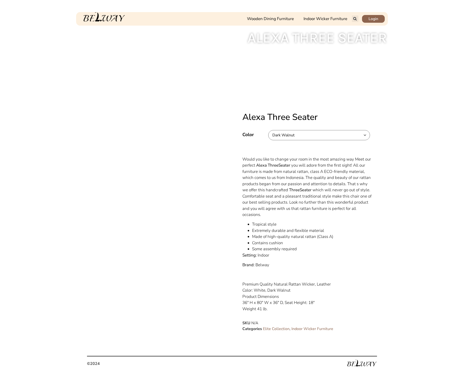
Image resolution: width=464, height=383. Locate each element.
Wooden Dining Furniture (270, 19)
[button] (355, 18)
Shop (344, 52)
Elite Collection (276, 328)
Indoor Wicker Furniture (325, 19)
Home (331, 52)
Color (248, 135)
